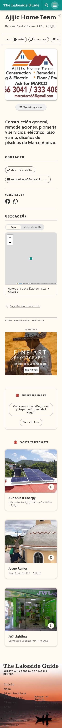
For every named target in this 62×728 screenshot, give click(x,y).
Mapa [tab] (13, 227)
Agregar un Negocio (41, 698)
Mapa (7, 689)
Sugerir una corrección (25, 306)
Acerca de (40, 706)
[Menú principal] (55, 5)
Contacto (39, 710)
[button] (20, 170)
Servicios (11, 725)
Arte (7, 707)
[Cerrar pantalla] (59, 15)
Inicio (9, 684)
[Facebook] (7, 201)
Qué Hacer (11, 716)
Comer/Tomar (13, 698)
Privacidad (41, 713)
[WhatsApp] (15, 201)
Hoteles (10, 711)
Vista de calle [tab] (32, 227)
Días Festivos (15, 693)
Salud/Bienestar (17, 720)
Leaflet (20, 283)
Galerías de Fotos (46, 702)
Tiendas (10, 702)
